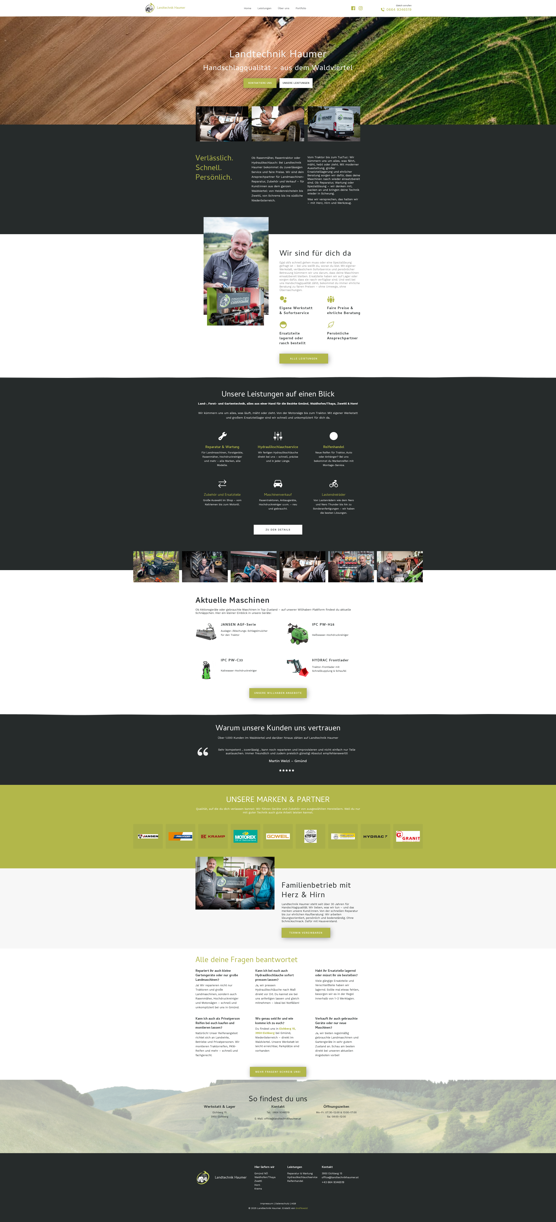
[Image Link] (148, 836)
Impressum (266, 1203)
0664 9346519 (398, 9)
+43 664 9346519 (333, 1182)
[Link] (353, 8)
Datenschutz (282, 1203)
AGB (293, 1203)
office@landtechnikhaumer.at (282, 1118)
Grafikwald (302, 1208)
